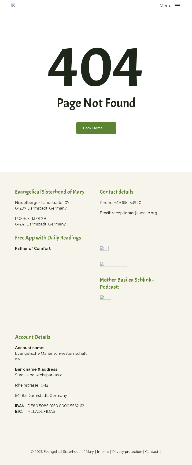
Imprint (103, 452)
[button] (170, 5)
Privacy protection (127, 452)
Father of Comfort (33, 248)
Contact (152, 452)
